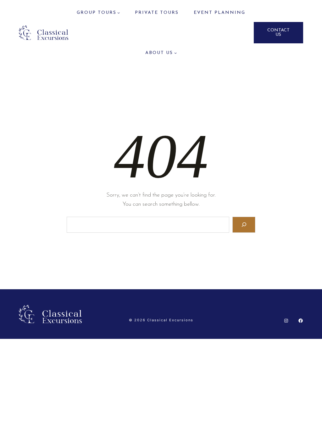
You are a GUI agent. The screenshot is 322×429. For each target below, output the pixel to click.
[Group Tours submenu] (118, 12)
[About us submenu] (175, 53)
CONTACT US (278, 32)
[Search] (243, 225)
